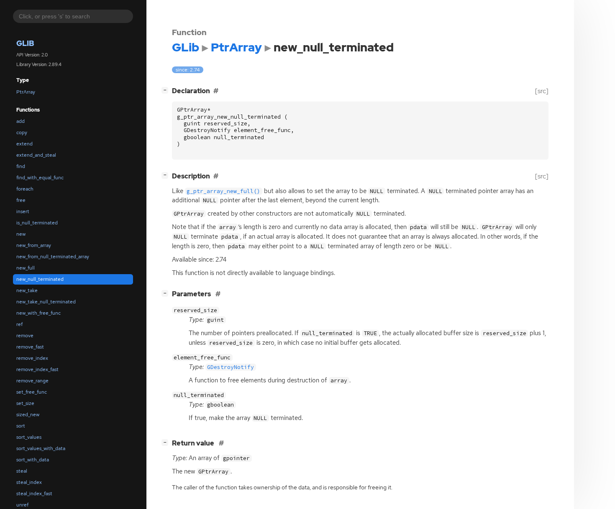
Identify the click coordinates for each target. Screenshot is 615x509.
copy (21, 132)
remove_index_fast (37, 369)
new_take (27, 290)
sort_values (28, 437)
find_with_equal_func (40, 177)
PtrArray (25, 92)
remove (24, 335)
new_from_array (33, 245)
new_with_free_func (38, 313)
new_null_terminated (40, 279)
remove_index (32, 358)
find (20, 166)
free (21, 200)
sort (20, 425)
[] (166, 90)
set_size (25, 403)
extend (24, 143)
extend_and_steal (36, 155)
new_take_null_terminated (46, 301)
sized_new (27, 414)
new (21, 234)
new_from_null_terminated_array (52, 256)
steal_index (29, 482)
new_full (25, 268)
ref (19, 324)
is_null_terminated (37, 222)
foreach (24, 189)
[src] (541, 91)
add (20, 121)
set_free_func (31, 392)
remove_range (32, 380)
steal (21, 471)
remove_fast (30, 347)
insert (22, 211)
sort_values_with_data (40, 448)
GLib (25, 43)
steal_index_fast (34, 493)
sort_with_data (32, 459)
